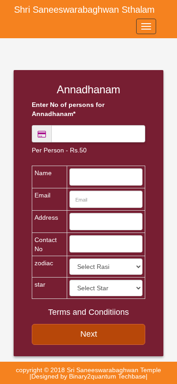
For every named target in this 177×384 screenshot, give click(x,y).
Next (88, 334)
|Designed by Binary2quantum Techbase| (89, 376)
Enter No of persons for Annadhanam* (68, 109)
